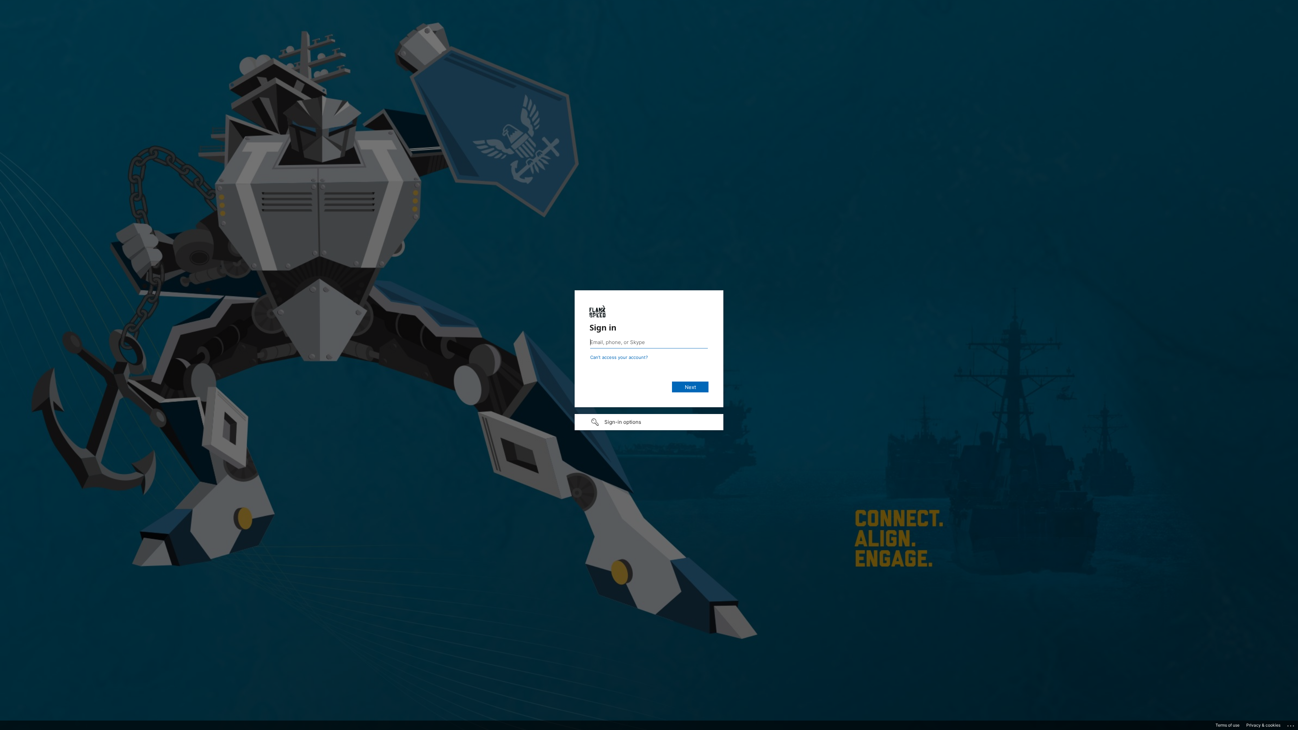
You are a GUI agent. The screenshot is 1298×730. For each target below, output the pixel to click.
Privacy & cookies (1263, 725)
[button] (649, 422)
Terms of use (1228, 725)
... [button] (1291, 724)
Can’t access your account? (619, 357)
